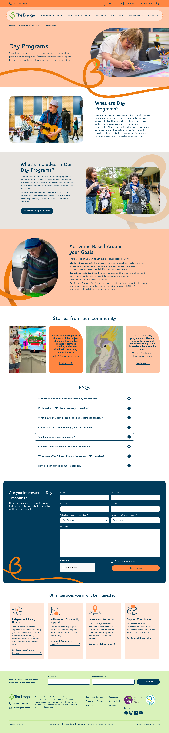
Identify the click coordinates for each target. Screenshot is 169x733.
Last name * (115, 492)
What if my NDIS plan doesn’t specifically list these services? (70, 417)
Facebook (126, 713)
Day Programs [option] (69, 520)
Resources (113, 697)
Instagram (131, 713)
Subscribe (148, 681)
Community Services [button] (49, 15)
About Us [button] (99, 15)
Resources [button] (116, 15)
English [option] (109, 3)
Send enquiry (136, 568)
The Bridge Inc (22, 724)
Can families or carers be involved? (57, 436)
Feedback (109, 724)
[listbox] (114, 3)
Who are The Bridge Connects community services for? (67, 398)
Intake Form (146, 3)
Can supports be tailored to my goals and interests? (65, 427)
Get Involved (114, 701)
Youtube (141, 713)
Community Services (29, 25)
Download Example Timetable (37, 211)
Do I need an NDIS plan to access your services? (64, 408)
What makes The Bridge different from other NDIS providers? (71, 456)
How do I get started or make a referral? (59, 465)
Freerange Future (152, 724)
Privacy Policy (55, 724)
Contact (112, 705)
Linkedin (136, 713)
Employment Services (95, 701)
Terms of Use (69, 724)
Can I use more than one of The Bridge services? (64, 446)
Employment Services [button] (77, 15)
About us (89, 705)
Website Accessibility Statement (90, 724)
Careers (132, 3)
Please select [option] (119, 520)
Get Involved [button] (135, 15)
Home (12, 25)
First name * (65, 492)
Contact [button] (152, 15)
